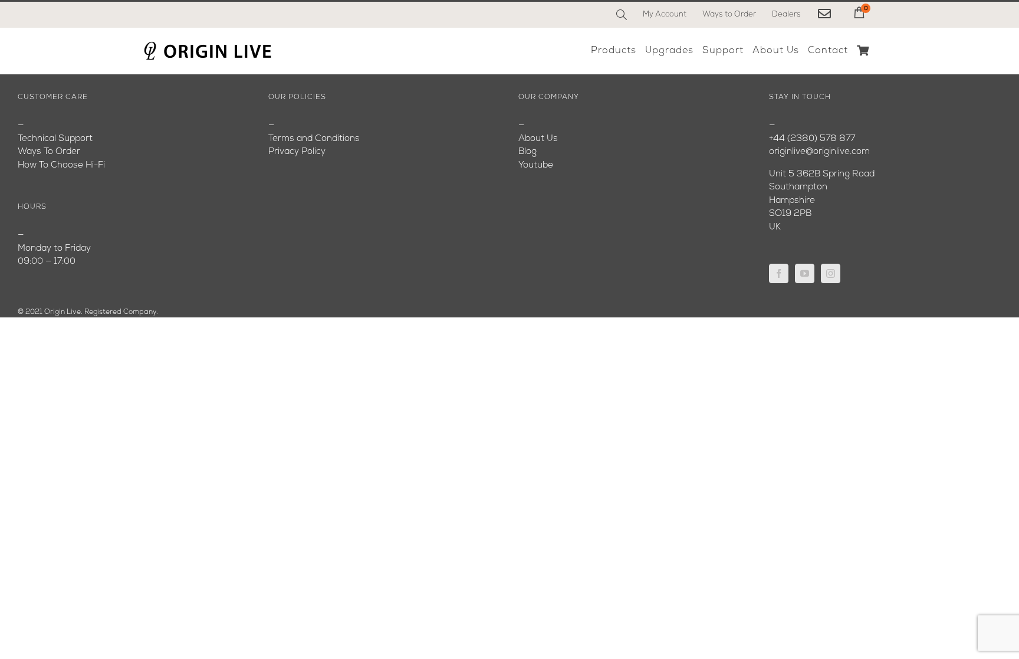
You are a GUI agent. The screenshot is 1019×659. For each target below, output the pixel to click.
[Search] (622, 15)
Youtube (535, 165)
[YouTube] (804, 273)
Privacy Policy (297, 151)
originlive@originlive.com (819, 151)
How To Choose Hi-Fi (61, 165)
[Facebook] (778, 273)
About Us (538, 139)
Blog (527, 151)
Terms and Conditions (314, 139)
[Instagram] (830, 273)
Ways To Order (49, 151)
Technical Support (55, 139)
